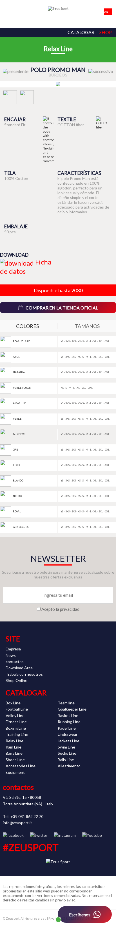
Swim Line (66, 747)
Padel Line (67, 728)
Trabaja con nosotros (24, 674)
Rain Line (13, 747)
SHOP (105, 32)
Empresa (13, 648)
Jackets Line (68, 740)
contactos (15, 661)
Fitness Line (16, 721)
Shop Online (16, 680)
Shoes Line (15, 759)
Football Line (17, 709)
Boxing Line (16, 728)
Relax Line (58, 49)
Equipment (15, 772)
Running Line (69, 721)
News (11, 655)
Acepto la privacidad (60, 609)
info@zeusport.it (17, 822)
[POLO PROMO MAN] (58, 84)
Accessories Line (20, 765)
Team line (66, 702)
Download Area (19, 667)
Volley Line (15, 715)
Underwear (67, 734)
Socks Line (67, 753)
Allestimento (69, 765)
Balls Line (66, 759)
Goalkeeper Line (72, 709)
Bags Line (14, 753)
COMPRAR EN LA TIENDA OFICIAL (62, 307)
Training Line (17, 734)
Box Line (13, 702)
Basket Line (68, 715)
